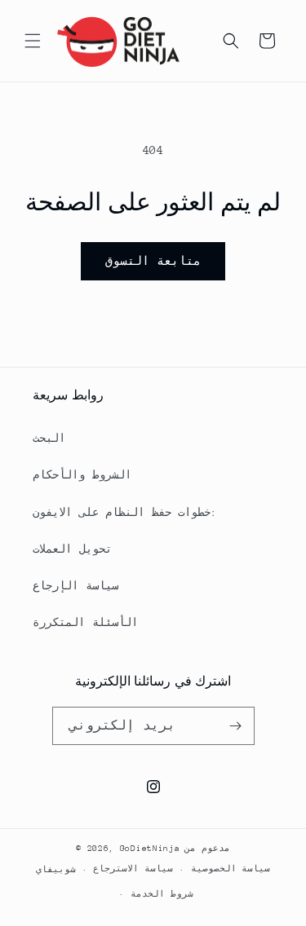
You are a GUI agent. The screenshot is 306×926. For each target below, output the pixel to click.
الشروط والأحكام (82, 475)
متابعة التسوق (153, 260)
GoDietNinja (150, 848)
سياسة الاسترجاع (133, 869)
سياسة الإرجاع (75, 586)
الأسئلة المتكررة (85, 622)
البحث (49, 438)
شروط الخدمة (162, 894)
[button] (33, 41)
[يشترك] (236, 726)
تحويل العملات (72, 549)
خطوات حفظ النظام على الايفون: (125, 512)
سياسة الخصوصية (231, 869)
